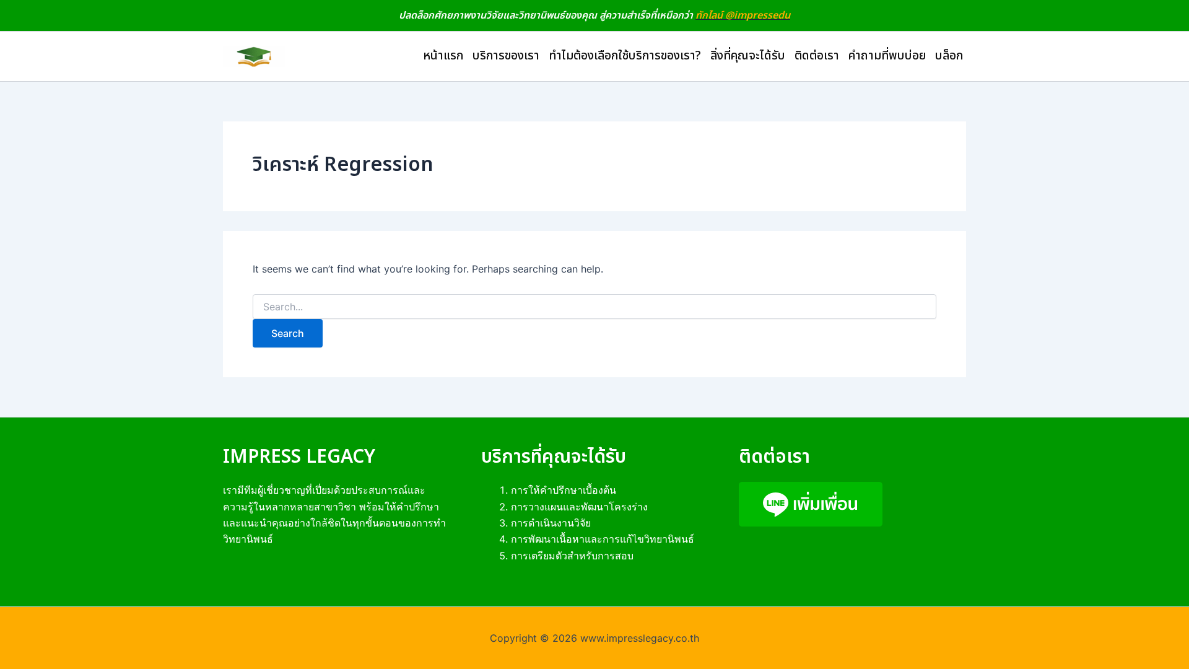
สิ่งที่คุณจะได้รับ (747, 56)
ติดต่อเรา (817, 56)
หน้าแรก (443, 56)
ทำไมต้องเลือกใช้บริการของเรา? (625, 56)
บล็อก (949, 56)
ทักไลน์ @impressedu (742, 15)
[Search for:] (594, 307)
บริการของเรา (506, 56)
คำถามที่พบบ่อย (887, 56)
